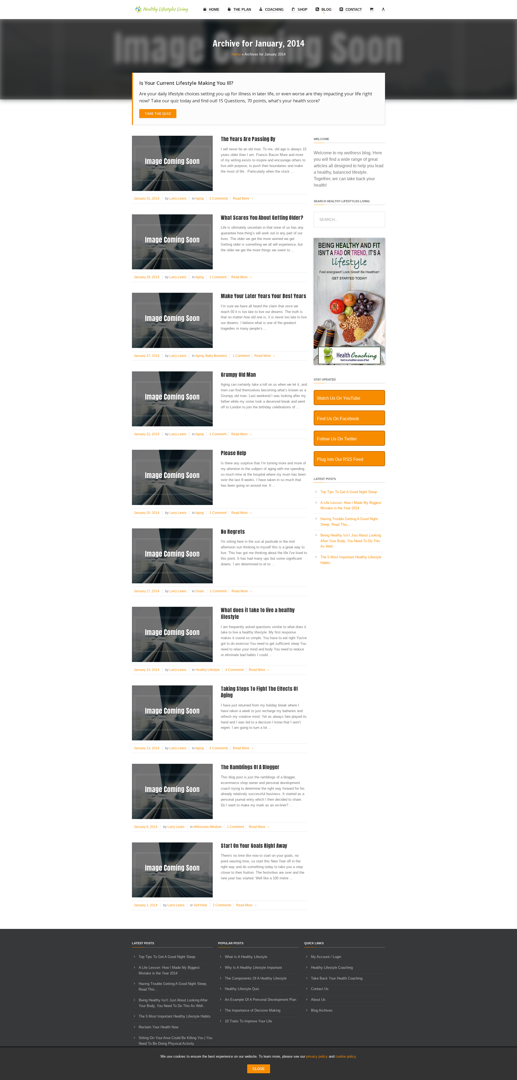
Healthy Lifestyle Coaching (332, 968)
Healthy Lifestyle (207, 670)
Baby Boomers (216, 356)
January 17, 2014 (146, 591)
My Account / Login (326, 957)
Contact (353, 10)
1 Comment (217, 277)
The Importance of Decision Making (252, 1010)
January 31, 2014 (146, 198)
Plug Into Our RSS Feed (340, 459)
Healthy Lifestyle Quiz (242, 989)
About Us (318, 1000)
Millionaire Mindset (207, 827)
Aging (199, 198)
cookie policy (346, 1056)
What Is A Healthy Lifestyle (246, 957)
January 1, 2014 (146, 905)
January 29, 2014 (146, 277)
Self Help (200, 905)
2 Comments (218, 198)
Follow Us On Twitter (337, 439)
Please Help (233, 453)
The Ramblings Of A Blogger (250, 767)
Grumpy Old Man (238, 374)
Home (213, 10)
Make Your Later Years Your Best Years (263, 296)
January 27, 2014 (146, 356)
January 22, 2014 (146, 434)
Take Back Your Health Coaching (336, 978)
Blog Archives (322, 1010)
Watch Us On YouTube (338, 398)
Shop (302, 10)
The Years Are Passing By (248, 139)
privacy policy (317, 1056)
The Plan (241, 10)
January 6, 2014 (146, 827)
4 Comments (234, 670)
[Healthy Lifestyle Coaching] (349, 364)
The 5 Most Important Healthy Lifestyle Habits (175, 1016)
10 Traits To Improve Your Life (248, 1021)
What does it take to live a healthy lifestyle (258, 613)
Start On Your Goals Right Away (254, 845)
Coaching (274, 10)
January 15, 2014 (146, 670)
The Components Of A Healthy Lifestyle (256, 978)
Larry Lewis (177, 198)
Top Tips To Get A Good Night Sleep (348, 492)
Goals (199, 591)
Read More (243, 198)
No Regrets (233, 531)
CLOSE (259, 1069)
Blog (325, 10)
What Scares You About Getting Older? (262, 217)
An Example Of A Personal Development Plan (260, 1000)
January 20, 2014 (146, 513)
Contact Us (320, 989)
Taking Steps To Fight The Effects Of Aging (259, 692)
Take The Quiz (158, 113)
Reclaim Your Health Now (158, 1027)
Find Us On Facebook (338, 418)
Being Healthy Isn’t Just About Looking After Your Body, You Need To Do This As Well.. (350, 541)
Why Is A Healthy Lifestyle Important (253, 968)
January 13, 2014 (146, 748)
